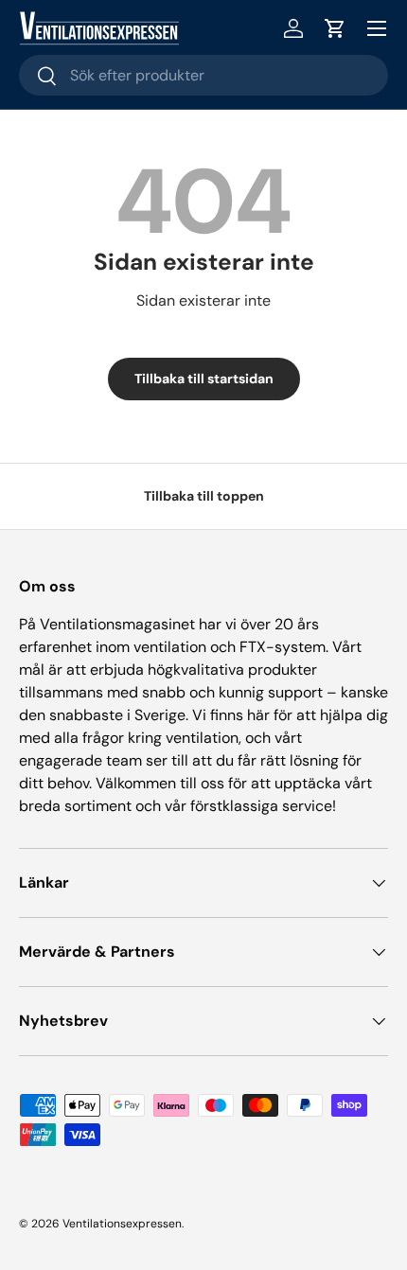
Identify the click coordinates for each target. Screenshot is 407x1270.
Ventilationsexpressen (122, 1223)
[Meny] (377, 28)
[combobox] (203, 75)
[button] (335, 28)
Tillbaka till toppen (204, 495)
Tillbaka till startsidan (204, 378)
